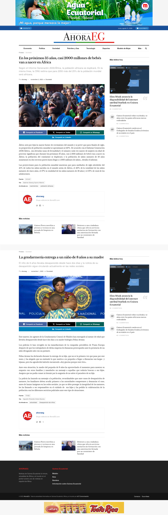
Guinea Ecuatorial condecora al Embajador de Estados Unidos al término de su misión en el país (133, 130)
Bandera (55, 480)
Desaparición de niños (47, 402)
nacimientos (34, 186)
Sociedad (56, 48)
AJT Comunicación (83, 496)
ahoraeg (24, 79)
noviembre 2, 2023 (37, 79)
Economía (28, 48)
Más (139, 48)
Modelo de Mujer (124, 48)
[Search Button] (146, 48)
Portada (21, 52)
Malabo (55, 473)
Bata (54, 477)
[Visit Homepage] (84, 37)
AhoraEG (26, 496)
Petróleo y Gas (73, 48)
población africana (47, 186)
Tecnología (90, 48)
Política (42, 48)
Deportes (106, 48)
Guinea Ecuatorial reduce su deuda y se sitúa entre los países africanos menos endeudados (132, 118)
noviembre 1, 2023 (37, 271)
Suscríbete (143, 28)
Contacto (26, 28)
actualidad (33, 402)
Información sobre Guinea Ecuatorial (66, 484)
